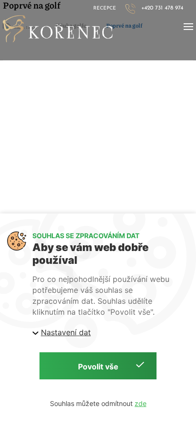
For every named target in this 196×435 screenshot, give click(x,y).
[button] (188, 27)
